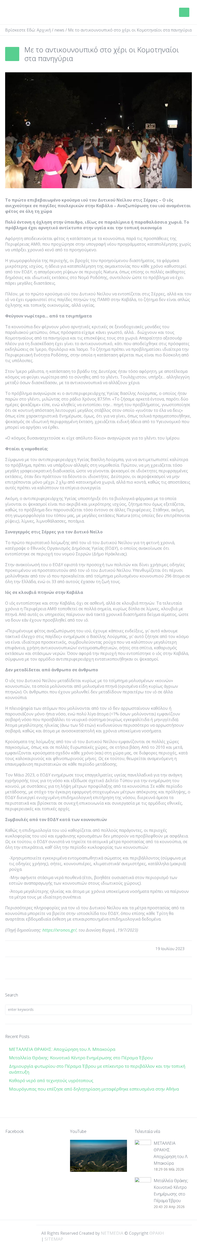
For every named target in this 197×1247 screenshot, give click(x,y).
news (59, 30)
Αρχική (44, 30)
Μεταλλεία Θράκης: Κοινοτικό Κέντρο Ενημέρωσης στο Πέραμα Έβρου (81, 1058)
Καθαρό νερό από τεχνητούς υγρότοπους (51, 1080)
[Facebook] (166, 1232)
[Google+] (175, 1232)
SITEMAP (54, 1239)
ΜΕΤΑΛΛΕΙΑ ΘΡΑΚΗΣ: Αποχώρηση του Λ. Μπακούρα (62, 1049)
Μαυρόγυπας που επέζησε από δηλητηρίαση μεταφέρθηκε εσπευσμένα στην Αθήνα (94, 1089)
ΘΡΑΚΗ (26, 13)
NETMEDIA (112, 1233)
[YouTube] (184, 1232)
